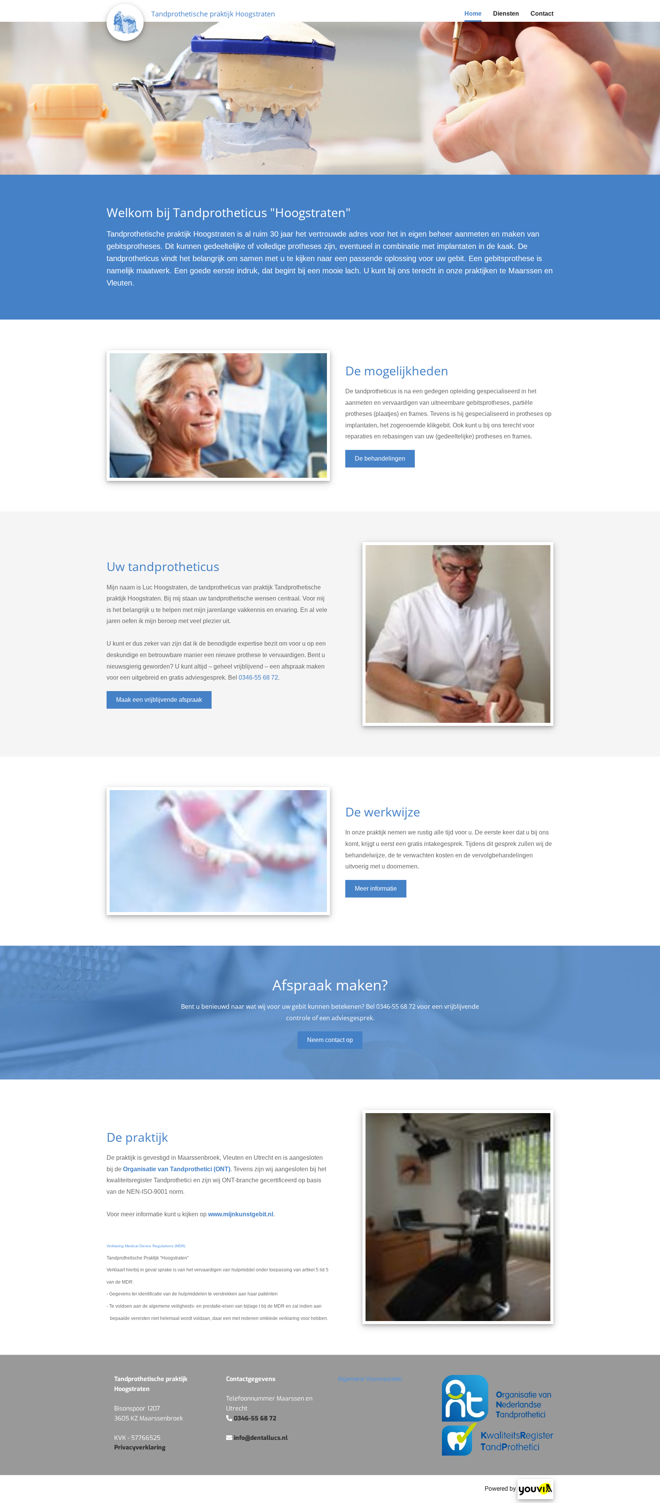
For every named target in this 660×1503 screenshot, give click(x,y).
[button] (380, 458)
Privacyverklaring (139, 1447)
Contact (542, 13)
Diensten (506, 13)
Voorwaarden (370, 1379)
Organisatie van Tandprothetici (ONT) (176, 1169)
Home (473, 13)
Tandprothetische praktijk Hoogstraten (213, 13)
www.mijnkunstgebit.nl (240, 1214)
